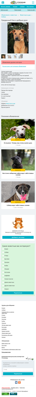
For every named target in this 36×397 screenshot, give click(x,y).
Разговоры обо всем (7, 335)
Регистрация (17, 10)
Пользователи (6, 352)
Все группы (30, 6)
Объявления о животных (9, 15)
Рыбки (3, 321)
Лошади (4, 323)
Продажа (4, 345)
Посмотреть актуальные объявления (14, 66)
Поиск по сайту (31, 10)
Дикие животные (6, 333)
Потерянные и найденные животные (11, 349)
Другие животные (6, 325)
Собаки (22, 6)
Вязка (3, 347)
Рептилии (4, 327)
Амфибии (4, 329)
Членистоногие (5, 331)
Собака (3, 17)
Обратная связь (6, 387)
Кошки (15, 6)
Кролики (4, 317)
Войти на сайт (4, 10)
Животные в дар (25, 15)
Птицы (3, 315)
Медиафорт (25, 391)
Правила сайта (15, 387)
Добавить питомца (18, 237)
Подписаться (18, 293)
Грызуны (4, 319)
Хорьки (3, 337)
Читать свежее (5, 6)
